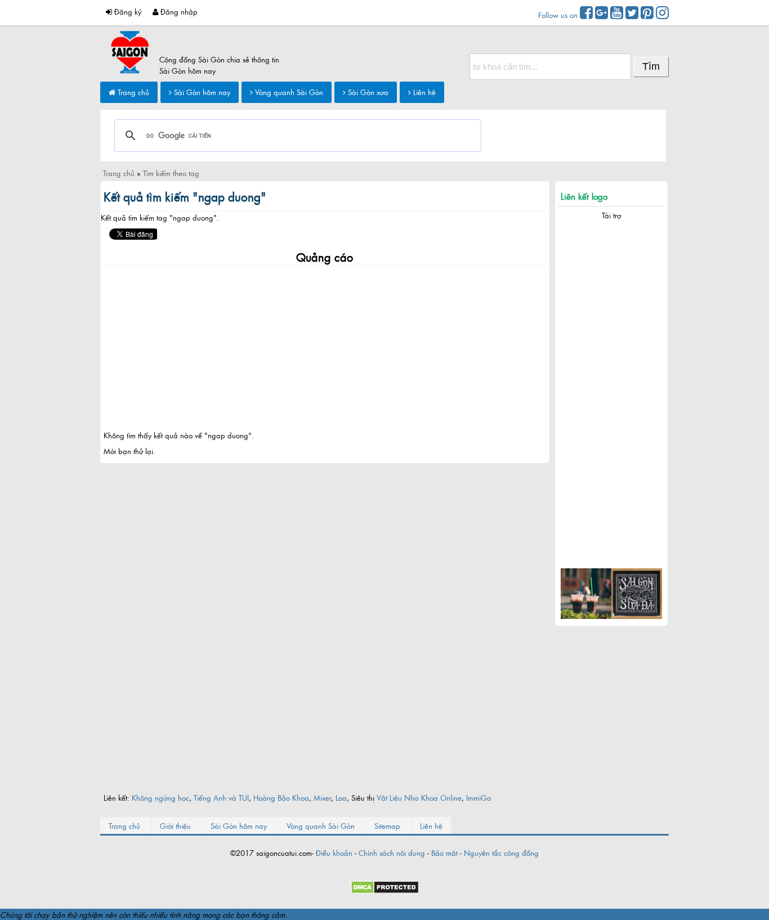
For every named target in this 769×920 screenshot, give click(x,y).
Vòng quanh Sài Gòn (288, 91)
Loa (341, 797)
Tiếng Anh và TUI (221, 797)
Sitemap (387, 825)
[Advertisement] (325, 344)
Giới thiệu (175, 825)
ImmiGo (478, 797)
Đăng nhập (178, 11)
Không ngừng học (160, 797)
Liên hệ (423, 91)
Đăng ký (126, 11)
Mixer (322, 797)
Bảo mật (444, 852)
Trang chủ (132, 91)
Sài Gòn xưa (367, 91)
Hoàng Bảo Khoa (281, 797)
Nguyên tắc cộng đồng (501, 852)
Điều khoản (334, 852)
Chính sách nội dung (392, 852)
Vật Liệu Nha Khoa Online (419, 797)
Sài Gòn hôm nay (201, 91)
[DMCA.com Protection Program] (385, 890)
